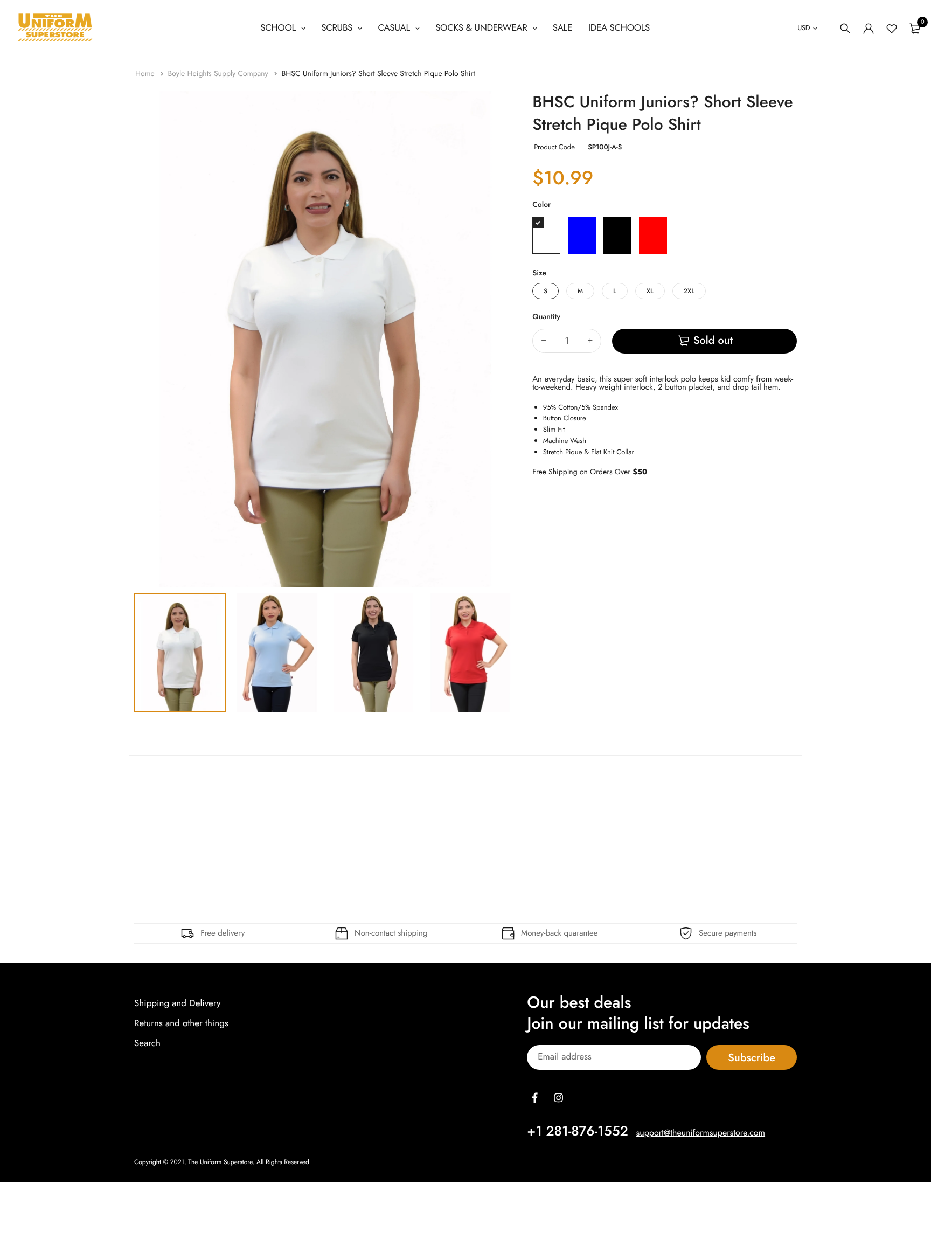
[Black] (617, 235)
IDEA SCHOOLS (619, 28)
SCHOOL (279, 28)
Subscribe (751, 1057)
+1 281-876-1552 (577, 1131)
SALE (562, 28)
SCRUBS (338, 28)
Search (147, 1043)
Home (146, 73)
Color (541, 204)
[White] (546, 235)
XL (650, 291)
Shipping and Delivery (177, 1003)
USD (803, 28)
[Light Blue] (582, 235)
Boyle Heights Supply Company (219, 73)
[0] (914, 28)
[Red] (653, 235)
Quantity (546, 317)
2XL (689, 291)
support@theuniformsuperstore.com (700, 1133)
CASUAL (395, 28)
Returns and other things (181, 1023)
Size (539, 273)
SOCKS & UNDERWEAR (482, 28)
